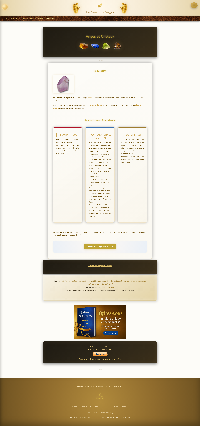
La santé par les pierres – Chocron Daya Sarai (128, 281)
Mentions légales (121, 406)
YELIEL (90, 98)
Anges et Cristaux (37, 18)
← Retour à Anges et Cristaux (100, 266)
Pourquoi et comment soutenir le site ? (99, 359)
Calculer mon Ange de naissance (100, 247)
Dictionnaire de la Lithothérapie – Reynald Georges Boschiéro (86, 281)
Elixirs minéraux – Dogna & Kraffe (100, 284)
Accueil (5, 18)
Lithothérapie (109, 287)
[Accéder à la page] (194, 5)
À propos (98, 406)
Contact (108, 406)
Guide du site (86, 406)
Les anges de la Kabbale (19, 18)
